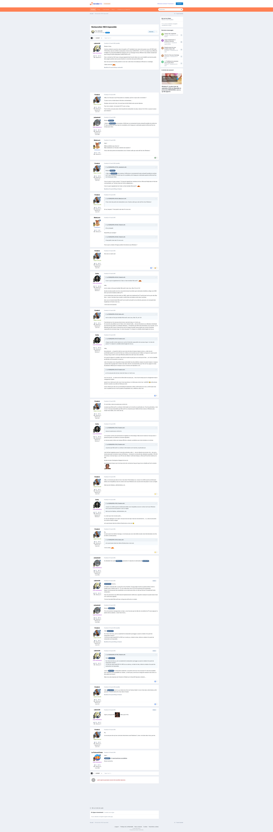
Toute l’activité (106, 9)
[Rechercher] (181, 9)
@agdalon (107, 758)
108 (100, 765)
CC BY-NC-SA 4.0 (136, 828)
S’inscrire (179, 3)
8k (96, 765)
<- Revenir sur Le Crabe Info (123, 9)
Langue (116, 826)
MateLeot (97, 140)
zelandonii (97, 117)
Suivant (98, 38)
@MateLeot (119, 560)
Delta (97, 273)
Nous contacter (138, 826)
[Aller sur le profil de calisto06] (92, 31)
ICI (136, 677)
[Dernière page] (102, 38)
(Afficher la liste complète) (167, 19)
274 (100, 56)
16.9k (96, 56)
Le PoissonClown (97, 752)
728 (96, 152)
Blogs (98, 9)
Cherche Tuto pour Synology (171, 55)
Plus (113, 9)
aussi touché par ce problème (119, 758)
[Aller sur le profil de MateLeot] (97, 145)
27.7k (96, 286)
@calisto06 (112, 123)
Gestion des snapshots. (170, 33)
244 (100, 286)
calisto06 (99, 31)
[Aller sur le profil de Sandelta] (162, 34)
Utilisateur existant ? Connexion (165, 3)
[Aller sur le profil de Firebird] (97, 100)
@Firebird (111, 120)
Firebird (97, 94)
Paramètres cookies (154, 826)
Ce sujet (176, 9)
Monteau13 (166, 50)
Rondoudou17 (167, 42)
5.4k (96, 107)
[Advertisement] (124, 20)
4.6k (96, 130)
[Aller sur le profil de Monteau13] (162, 48)
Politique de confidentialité (126, 826)
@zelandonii (108, 583)
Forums (93, 9)
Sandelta (166, 35)
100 (100, 130)
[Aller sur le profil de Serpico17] (162, 62)
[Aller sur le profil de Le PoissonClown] (97, 757)
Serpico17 (166, 64)
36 (100, 107)
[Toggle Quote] (106, 167)
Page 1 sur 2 (107, 38)
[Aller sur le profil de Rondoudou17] (162, 40)
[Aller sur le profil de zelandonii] (97, 122)
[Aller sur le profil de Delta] (97, 278)
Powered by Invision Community (136, 829)
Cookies (145, 826)
